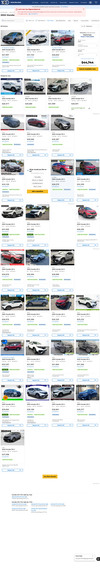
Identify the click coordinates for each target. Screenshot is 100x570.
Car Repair (84, 2)
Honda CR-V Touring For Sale (39, 504)
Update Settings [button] (93, 65)
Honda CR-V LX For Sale (57, 504)
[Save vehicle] (22, 32)
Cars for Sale (44, 2)
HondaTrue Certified (9, 48)
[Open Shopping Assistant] (98, 559)
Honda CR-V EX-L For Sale (19, 504)
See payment (5, 57)
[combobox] (12, 20)
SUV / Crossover (14, 12)
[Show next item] (71, 167)
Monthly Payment (82, 40)
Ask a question (37, 191)
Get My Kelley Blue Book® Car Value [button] (87, 58)
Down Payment (81, 49)
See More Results (50, 476)
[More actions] (22, 70)
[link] (5, 62)
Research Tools (73, 2)
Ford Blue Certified (57, 48)
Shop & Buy (63, 2)
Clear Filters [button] (50, 20)
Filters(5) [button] (31, 20)
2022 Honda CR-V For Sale (19, 497)
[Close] (93, 556)
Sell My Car (54, 2)
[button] (90, 3)
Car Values (35, 2)
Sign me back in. (33, 14)
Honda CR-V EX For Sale (19, 508)
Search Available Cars (87, 69)
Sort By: (83, 26)
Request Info (11, 70)
